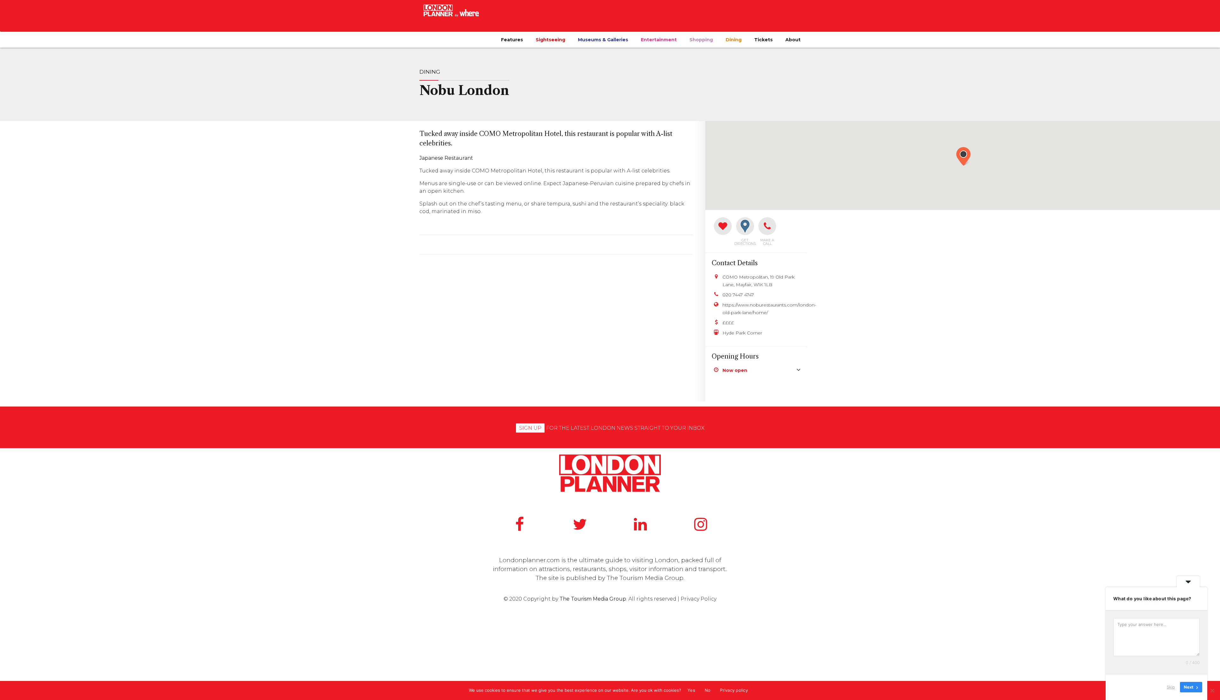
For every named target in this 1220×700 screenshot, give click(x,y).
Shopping (701, 40)
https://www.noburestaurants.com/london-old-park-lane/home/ (761, 308)
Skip (1171, 687)
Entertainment (659, 40)
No (708, 690)
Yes (691, 690)
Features (512, 40)
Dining (734, 40)
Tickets (763, 40)
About (793, 40)
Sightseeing (550, 40)
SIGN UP (530, 428)
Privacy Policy (698, 599)
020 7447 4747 (738, 295)
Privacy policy (734, 690)
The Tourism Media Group (645, 578)
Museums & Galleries (603, 40)
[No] (1212, 690)
